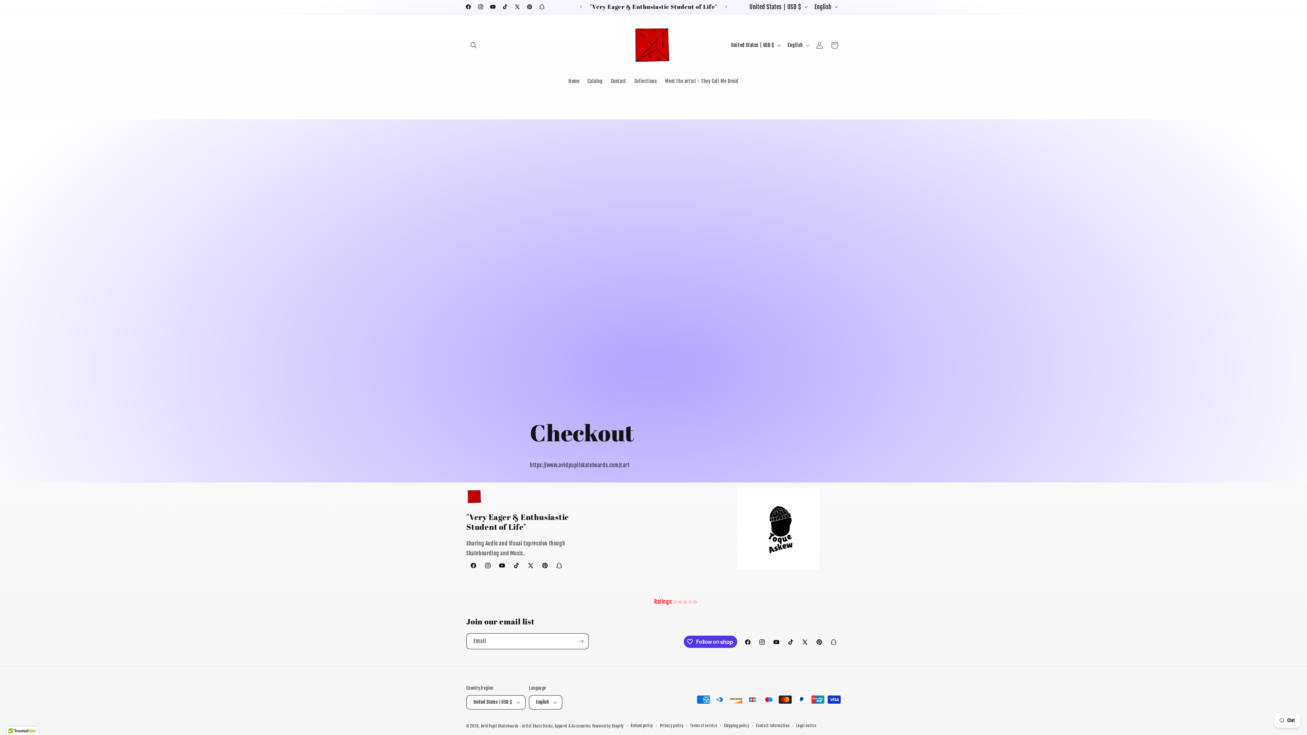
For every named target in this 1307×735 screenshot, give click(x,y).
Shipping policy (736, 725)
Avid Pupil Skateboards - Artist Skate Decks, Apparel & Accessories (536, 726)
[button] (473, 45)
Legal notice (806, 725)
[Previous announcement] (581, 6)
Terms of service (703, 725)
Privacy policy (672, 725)
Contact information (772, 725)
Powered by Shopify (608, 726)
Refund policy (642, 725)
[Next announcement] (726, 6)
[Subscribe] (581, 641)
